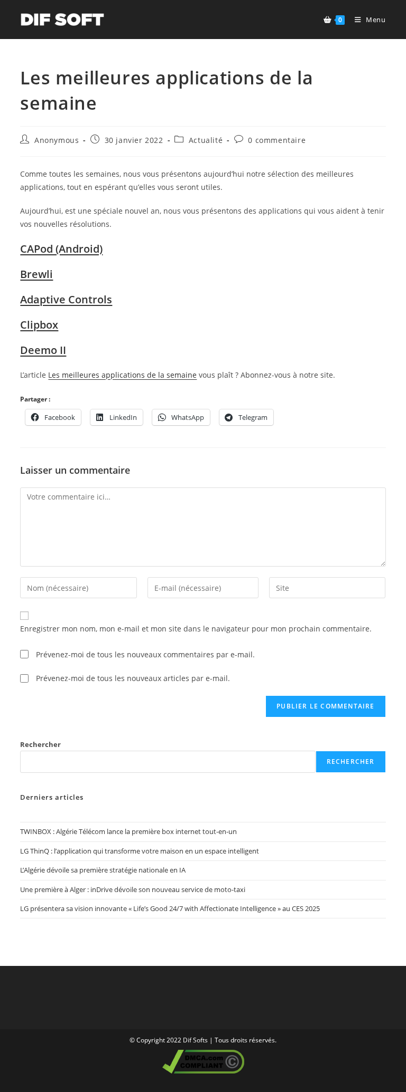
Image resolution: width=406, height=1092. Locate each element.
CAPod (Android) (61, 249)
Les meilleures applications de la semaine (122, 375)
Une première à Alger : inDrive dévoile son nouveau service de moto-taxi (132, 889)
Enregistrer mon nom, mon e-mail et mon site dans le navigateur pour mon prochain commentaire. (196, 629)
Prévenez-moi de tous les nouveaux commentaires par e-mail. (145, 654)
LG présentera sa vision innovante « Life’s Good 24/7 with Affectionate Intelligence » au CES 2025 (170, 908)
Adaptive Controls (66, 299)
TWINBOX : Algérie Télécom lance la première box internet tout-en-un (128, 831)
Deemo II (43, 350)
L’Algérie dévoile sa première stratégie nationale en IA (103, 870)
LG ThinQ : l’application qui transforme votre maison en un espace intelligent (139, 851)
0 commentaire (277, 140)
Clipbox (39, 325)
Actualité (206, 140)
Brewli (36, 274)
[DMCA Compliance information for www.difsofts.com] (203, 1061)
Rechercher (40, 744)
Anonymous (56, 140)
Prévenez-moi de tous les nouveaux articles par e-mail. (133, 678)
